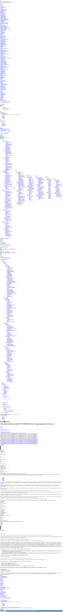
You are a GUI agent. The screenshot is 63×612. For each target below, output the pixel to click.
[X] (4, 421)
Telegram (3, 116)
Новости (1, 589)
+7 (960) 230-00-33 (5, 102)
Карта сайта (2, 594)
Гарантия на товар (3, 593)
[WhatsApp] (6, 421)
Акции (1, 579)
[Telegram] (9, 421)
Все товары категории (3, 576)
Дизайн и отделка (9, 378)
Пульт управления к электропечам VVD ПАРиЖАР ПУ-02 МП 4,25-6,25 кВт (11, 521)
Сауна (6, 265)
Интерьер (6, 363)
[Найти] (1, 4)
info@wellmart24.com (4, 113)
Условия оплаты (2, 591)
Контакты (1, 583)
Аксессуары (9, 318)
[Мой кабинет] (0, 248)
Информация (2, 585)
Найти (1, 609)
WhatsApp (3, 118)
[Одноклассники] (2, 421)
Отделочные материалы (10, 278)
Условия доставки (3, 592)
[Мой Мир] (3, 421)
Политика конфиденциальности (5, 587)
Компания (5, 390)
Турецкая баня (7, 299)
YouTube (3, 117)
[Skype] (8, 421)
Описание (3, 477)
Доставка (3, 480)
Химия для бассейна (10, 344)
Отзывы (1, 584)
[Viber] (5, 421)
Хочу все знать (2, 588)
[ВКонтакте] (0, 421)
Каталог (1, 578)
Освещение (9, 373)
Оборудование (9, 267)
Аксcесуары (9, 286)
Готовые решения (9, 296)
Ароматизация (9, 314)
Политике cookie (34, 610)
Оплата (3, 479)
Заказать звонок (6, 412)
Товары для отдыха (10, 350)
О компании (2, 582)
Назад (5, 262)
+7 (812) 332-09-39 (3, 100)
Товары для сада (9, 358)
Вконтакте (3, 115)
